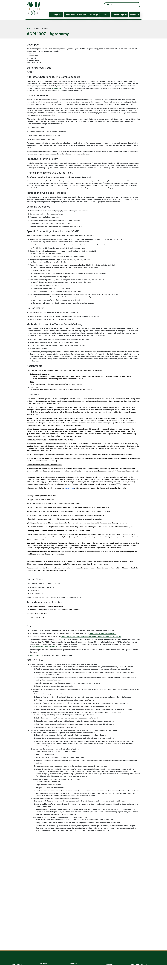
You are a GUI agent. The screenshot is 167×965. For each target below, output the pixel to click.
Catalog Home (56, 14)
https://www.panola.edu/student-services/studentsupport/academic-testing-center (91, 637)
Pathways (94, 14)
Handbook (134, 14)
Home (29, 28)
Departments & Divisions (76, 14)
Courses (105, 14)
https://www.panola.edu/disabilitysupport (46, 647)
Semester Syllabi (119, 14)
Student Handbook (36, 655)
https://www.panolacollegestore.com (102, 633)
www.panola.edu (58, 88)
